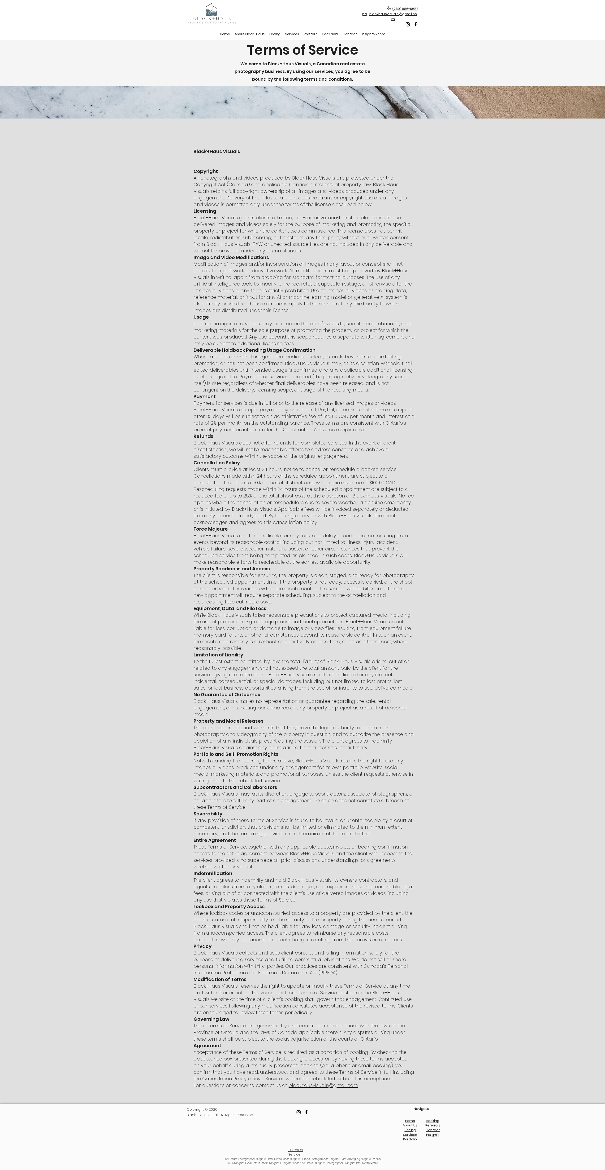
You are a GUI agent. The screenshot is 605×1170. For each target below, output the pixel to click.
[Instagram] (408, 24)
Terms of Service (295, 1152)
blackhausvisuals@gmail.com (323, 1085)
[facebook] (415, 24)
